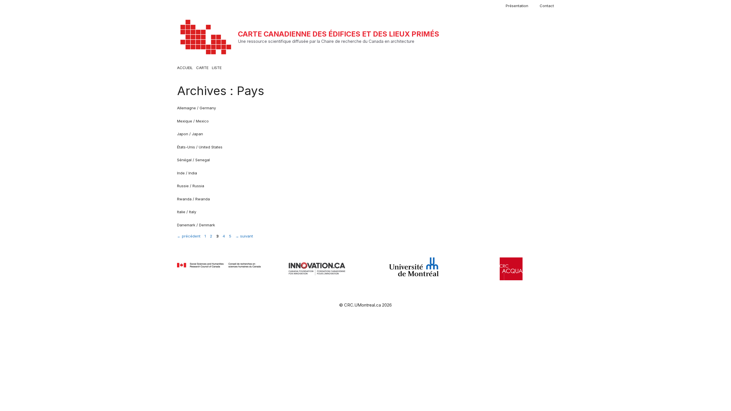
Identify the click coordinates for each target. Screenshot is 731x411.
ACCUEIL (185, 67)
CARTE (202, 67)
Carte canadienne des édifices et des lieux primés (338, 34)
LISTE (217, 67)
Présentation (517, 5)
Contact (547, 5)
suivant (244, 236)
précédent (188, 236)
